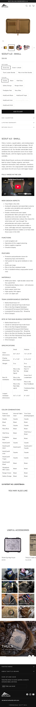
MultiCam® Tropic (21, 95)
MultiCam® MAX (8, 105)
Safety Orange (7, 85)
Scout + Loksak (16, 67)
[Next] (33, 656)
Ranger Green (19, 85)
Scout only (6, 67)
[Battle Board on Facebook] (27, 694)
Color (4, 77)
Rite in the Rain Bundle (25, 72)
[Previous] (29, 656)
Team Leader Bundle (9, 72)
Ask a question (7, 118)
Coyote (5, 80)
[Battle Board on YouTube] (33, 694)
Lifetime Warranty (9, 122)
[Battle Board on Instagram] (30, 694)
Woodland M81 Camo (22, 100)
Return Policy (7, 127)
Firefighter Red (7, 90)
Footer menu (7, 666)
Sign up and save (9, 677)
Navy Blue (18, 90)
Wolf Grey (20, 80)
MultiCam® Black (8, 95)
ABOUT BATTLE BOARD (10, 671)
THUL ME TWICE (8, 653)
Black (11, 80)
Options (5, 64)
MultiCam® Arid (7, 100)
